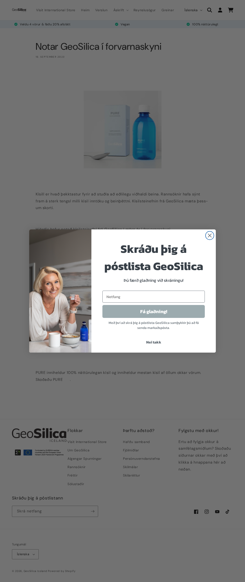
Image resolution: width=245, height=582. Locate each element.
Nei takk (153, 342)
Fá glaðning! (153, 311)
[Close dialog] (210, 235)
